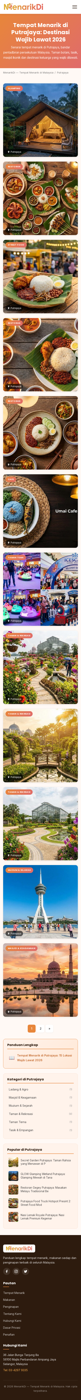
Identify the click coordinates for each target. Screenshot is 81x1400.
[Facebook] (6, 1271)
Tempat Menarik (14, 1293)
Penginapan (11, 1306)
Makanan (9, 1299)
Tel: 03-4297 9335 (15, 1370)
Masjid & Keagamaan (40, 1097)
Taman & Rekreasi (40, 1114)
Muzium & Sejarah (40, 1105)
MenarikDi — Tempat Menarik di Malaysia (28, 72)
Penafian (9, 1334)
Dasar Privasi (11, 1327)
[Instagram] (16, 1271)
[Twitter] (25, 1271)
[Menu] (74, 6)
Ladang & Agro (40, 1089)
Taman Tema (40, 1122)
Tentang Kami (12, 1313)
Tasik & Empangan (40, 1130)
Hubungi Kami (12, 1320)
